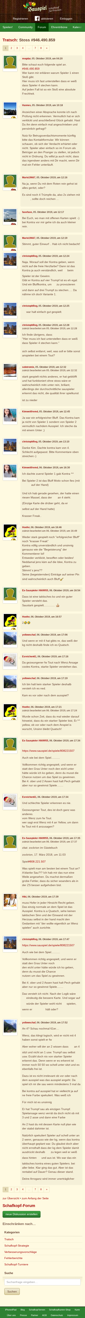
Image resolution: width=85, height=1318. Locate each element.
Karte (77, 1310)
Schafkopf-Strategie (16, 1245)
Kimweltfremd (30, 411)
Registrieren (20, 18)
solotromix (28, 367)
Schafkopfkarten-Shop (60, 1310)
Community (25, 27)
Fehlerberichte (13, 1258)
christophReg (29, 256)
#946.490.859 (31, 68)
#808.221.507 (37, 861)
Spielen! (8, 27)
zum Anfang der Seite (35, 1198)
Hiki (24, 896)
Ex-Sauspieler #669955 (35, 590)
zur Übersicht (11, 1198)
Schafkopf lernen (37, 1310)
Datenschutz (57, 1315)
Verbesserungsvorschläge (20, 1251)
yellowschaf (29, 634)
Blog (23, 1310)
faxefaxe (27, 212)
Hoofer (26, 527)
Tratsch (10, 40)
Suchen (12, 1291)
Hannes (26, 105)
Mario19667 (28, 177)
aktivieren (47, 18)
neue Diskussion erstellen (22, 1214)
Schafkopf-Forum (19, 1205)
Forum (42, 27)
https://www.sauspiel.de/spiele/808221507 (48, 750)
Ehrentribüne (59, 27)
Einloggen (66, 18)
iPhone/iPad (10, 1310)
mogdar (26, 58)
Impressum (72, 1315)
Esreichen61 (29, 656)
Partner (34, 1315)
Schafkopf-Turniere (16, 1264)
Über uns (11, 1315)
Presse (23, 1315)
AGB (44, 1315)
